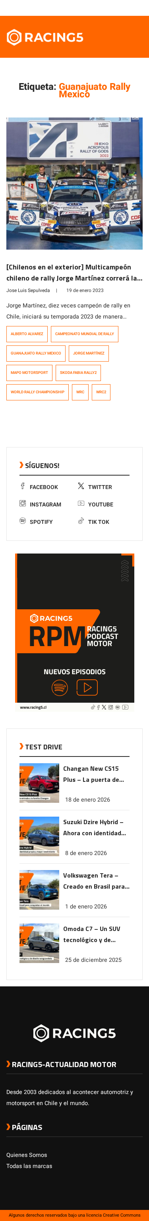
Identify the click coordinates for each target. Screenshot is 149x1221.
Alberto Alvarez (27, 334)
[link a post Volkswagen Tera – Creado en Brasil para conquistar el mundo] (39, 908)
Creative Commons (122, 1215)
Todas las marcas (29, 1166)
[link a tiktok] (139, 7)
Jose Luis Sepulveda (28, 290)
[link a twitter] (107, 7)
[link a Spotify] (131, 7)
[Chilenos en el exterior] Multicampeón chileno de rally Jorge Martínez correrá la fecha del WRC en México (71, 278)
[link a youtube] (123, 7)
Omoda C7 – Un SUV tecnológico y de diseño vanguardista (92, 935)
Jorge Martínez (88, 353)
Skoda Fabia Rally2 (78, 372)
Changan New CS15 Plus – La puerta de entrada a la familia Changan (91, 774)
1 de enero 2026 (86, 906)
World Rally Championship (37, 392)
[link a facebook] (99, 7)
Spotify (41, 522)
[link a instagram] (115, 7)
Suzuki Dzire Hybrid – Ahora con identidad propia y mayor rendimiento (93, 828)
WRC (80, 392)
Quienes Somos (26, 1155)
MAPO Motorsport (29, 372)
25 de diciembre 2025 (93, 960)
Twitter (100, 487)
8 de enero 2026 (86, 853)
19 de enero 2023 (85, 290)
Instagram (45, 505)
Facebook (44, 487)
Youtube (100, 505)
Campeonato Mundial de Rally (84, 334)
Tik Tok (98, 522)
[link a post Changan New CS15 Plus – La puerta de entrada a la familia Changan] (39, 801)
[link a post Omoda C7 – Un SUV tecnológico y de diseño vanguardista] (39, 961)
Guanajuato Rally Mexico (36, 353)
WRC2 (101, 392)
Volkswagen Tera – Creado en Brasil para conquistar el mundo (94, 881)
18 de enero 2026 (87, 800)
